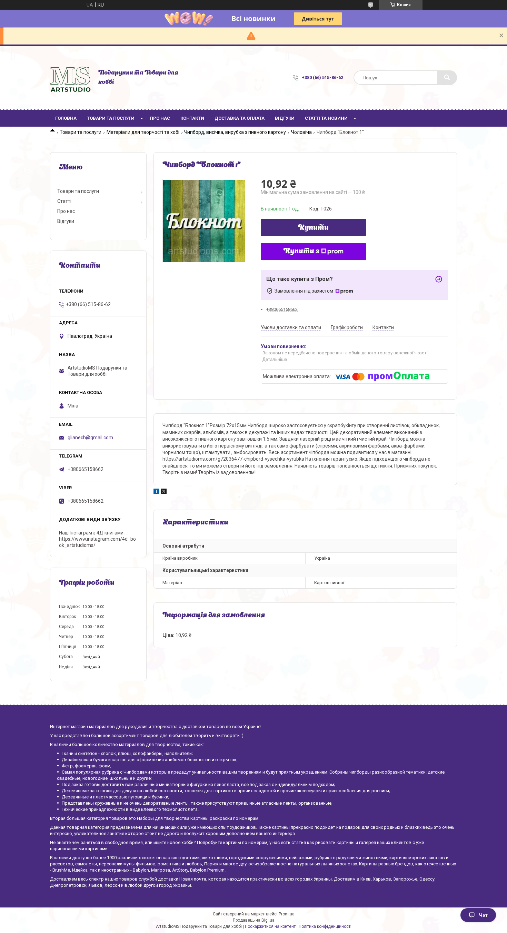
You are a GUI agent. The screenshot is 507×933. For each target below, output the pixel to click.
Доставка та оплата (240, 118)
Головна (66, 118)
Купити (313, 228)
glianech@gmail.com (90, 437)
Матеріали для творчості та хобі (143, 132)
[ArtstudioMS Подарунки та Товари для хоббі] (70, 77)
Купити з (301, 251)
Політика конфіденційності (325, 926)
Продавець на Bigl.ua (254, 920)
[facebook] (156, 492)
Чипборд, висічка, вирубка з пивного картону (235, 132)
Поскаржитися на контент (270, 926)
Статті (64, 201)
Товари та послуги (111, 118)
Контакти (192, 118)
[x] (164, 492)
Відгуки (285, 118)
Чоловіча (301, 132)
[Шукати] (447, 77)
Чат (483, 915)
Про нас (160, 118)
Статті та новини (326, 118)
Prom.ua (287, 914)
